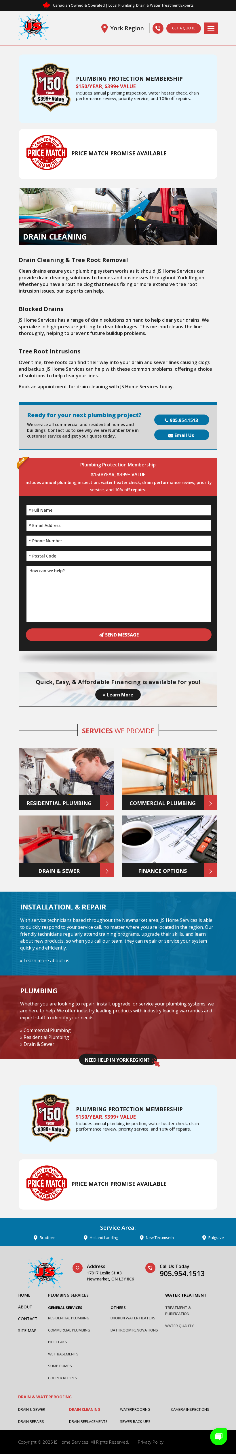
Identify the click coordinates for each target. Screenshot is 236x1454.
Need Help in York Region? (117, 1060)
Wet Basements (63, 1354)
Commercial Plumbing (47, 1030)
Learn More (120, 695)
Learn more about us (46, 960)
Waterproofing (135, 1409)
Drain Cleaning (84, 1409)
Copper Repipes (62, 1377)
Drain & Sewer (39, 1044)
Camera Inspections (190, 1409)
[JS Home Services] (33, 28)
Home (24, 1295)
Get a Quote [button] (183, 28)
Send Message (122, 635)
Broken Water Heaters (133, 1318)
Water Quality (179, 1325)
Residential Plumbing (46, 1037)
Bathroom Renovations (134, 1330)
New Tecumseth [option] (132, 1237)
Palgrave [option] (188, 1237)
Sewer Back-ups (135, 1421)
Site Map (27, 1330)
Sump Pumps (60, 1365)
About (25, 1307)
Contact (27, 1318)
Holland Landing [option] (76, 1237)
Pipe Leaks (57, 1341)
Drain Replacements (88, 1421)
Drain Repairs (31, 1421)
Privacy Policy (150, 1442)
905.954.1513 (184, 420)
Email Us (184, 435)
